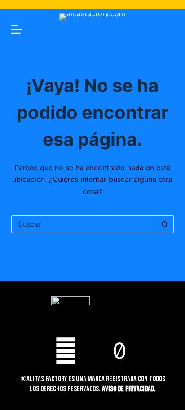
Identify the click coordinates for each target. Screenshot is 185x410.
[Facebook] (65, 351)
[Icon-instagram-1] (92, 351)
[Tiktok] (119, 351)
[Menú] (16, 29)
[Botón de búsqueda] (165, 224)
